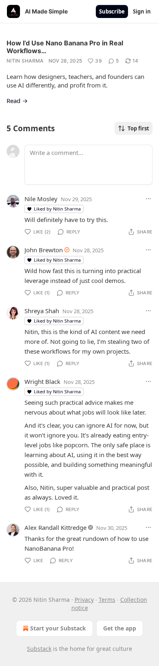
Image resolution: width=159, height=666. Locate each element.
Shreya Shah (41, 311)
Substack (39, 649)
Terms (107, 599)
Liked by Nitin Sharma (57, 209)
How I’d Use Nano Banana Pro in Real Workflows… (65, 47)
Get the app (119, 628)
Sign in (142, 11)
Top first (138, 128)
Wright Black (42, 381)
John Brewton (43, 250)
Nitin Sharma (25, 61)
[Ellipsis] (148, 198)
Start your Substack (58, 628)
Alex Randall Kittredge (55, 527)
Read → (17, 100)
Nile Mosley (40, 199)
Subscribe (112, 11)
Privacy (84, 599)
